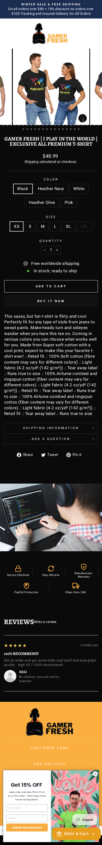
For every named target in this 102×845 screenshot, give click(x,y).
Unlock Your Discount (27, 827)
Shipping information (51, 428)
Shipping (32, 162)
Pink (69, 202)
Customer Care (50, 748)
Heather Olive (42, 202)
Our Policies (50, 764)
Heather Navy (51, 188)
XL (68, 226)
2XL (84, 226)
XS (16, 226)
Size (51, 217)
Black (22, 188)
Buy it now (51, 301)
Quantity (51, 241)
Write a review (45, 622)
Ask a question (51, 439)
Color (51, 179)
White (78, 188)
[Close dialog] (95, 773)
